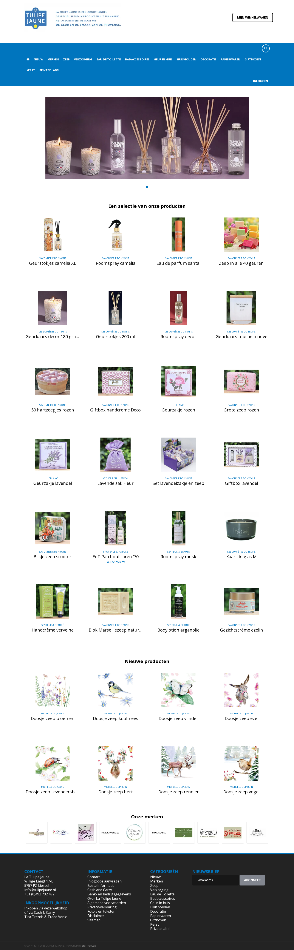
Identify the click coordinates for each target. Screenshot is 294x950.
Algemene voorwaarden (106, 902)
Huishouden (186, 59)
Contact (93, 876)
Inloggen (261, 81)
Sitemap (94, 920)
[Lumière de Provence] (110, 833)
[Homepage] (28, 59)
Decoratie (208, 59)
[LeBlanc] (61, 833)
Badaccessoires (137, 59)
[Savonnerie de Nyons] (233, 833)
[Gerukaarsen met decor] (147, 138)
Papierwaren (230, 59)
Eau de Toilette (109, 59)
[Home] (72, 21)
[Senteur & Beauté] (257, 833)
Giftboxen (252, 59)
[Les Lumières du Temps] (86, 833)
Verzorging (83, 59)
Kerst (30, 70)
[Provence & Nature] (184, 833)
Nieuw (38, 59)
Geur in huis (163, 59)
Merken (53, 59)
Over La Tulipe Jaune (104, 898)
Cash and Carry (99, 889)
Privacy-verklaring (102, 907)
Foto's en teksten (101, 911)
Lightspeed (89, 946)
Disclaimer (95, 915)
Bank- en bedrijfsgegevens (109, 894)
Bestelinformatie (101, 885)
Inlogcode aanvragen (104, 881)
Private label (49, 70)
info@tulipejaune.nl (40, 889)
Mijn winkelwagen (252, 17)
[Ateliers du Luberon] (37, 833)
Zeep (66, 59)
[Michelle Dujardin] (135, 833)
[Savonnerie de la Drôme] (208, 833)
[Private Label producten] (159, 833)
